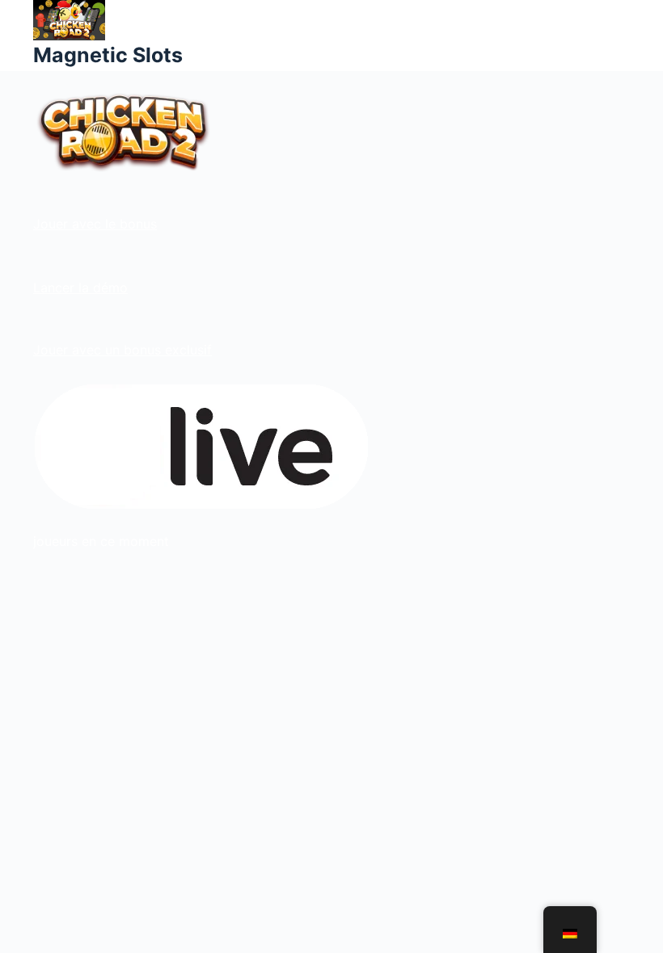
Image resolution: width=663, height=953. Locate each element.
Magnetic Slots (108, 55)
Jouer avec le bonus (95, 224)
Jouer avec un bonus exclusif (122, 350)
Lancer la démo (80, 287)
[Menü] (622, 35)
